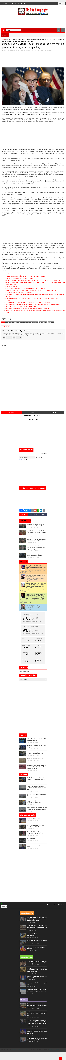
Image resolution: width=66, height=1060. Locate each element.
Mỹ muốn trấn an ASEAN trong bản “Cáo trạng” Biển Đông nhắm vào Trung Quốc (37, 788)
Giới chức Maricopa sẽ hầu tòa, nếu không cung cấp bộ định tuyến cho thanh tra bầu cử (29, 302)
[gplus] (47, 904)
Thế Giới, (50, 50)
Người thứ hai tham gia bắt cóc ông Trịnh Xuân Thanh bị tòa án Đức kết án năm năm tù (37, 1005)
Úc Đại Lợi (25, 652)
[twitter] (13, 3)
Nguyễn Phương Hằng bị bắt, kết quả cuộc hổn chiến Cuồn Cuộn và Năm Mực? (37, 1013)
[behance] (59, 904)
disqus (33, 412)
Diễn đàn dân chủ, (25, 50)
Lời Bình (42, 514)
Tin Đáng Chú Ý (25, 520)
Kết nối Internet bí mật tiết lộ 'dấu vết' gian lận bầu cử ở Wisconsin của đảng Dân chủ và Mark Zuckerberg (33, 304)
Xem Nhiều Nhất (33, 515)
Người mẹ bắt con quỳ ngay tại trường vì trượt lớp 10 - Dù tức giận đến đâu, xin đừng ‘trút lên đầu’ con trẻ (36, 767)
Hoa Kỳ (25, 39)
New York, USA (26, 645)
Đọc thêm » (8, 274)
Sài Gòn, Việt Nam (30, 627)
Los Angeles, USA (30, 615)
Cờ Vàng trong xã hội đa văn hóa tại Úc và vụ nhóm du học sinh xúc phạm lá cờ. (37, 927)
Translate (25, 459)
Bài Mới (24, 514)
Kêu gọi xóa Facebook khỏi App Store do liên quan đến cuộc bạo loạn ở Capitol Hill (27, 308)
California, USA (38, 638)
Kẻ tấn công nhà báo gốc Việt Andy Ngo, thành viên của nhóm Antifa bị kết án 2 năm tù (37, 1031)
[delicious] (63, 904)
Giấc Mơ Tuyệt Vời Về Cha (33, 818)
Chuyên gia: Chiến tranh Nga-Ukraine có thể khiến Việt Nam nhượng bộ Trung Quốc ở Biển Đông (37, 779)
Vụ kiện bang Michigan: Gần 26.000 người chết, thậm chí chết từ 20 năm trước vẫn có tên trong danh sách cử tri (35, 280)
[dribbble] (54, 904)
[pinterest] (24, 3)
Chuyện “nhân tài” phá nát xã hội (35, 758)
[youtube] (15, 3)
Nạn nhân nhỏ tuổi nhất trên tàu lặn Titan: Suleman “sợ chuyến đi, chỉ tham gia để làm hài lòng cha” (37, 532)
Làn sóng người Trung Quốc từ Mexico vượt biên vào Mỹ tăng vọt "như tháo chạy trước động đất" (36, 547)
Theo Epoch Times (8, 320)
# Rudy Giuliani (43, 322)
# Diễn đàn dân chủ (18, 322)
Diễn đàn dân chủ (17, 39)
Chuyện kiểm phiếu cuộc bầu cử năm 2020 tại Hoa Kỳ (20, 292)
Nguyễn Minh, (37, 50)
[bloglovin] (21, 3)
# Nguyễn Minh (34, 322)
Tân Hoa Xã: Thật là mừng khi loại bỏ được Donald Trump (21, 306)
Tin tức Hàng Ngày (12, 333)
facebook (53, 412)
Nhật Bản (24, 659)
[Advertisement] (33, 21)
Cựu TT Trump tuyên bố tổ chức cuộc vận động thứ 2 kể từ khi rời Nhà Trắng (26, 288)
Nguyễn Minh (31, 39)
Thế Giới (46, 39)
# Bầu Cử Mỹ (9, 322)
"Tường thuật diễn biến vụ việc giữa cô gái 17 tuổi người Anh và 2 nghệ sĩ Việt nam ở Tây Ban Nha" (37, 969)
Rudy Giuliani (39, 39)
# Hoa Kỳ (27, 322)
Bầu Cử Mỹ (9, 39)
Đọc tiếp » (28, 572)
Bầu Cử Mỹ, (18, 50)
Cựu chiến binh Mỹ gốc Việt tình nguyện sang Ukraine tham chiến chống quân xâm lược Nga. (37, 919)
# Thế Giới (50, 322)
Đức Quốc (37, 659)
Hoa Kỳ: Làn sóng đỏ (11, 286)
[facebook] (10, 3)
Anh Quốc (37, 645)
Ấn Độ (24, 638)
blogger (11, 412)
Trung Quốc (38, 652)
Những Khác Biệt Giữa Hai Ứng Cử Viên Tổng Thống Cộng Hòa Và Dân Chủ (25, 276)
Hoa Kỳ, (32, 50)
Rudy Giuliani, (44, 50)
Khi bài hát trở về (31, 838)
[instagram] (61, 904)
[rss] (18, 3)
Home (3, 39)
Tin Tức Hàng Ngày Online (19, 331)
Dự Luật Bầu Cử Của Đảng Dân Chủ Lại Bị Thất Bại (19, 278)
